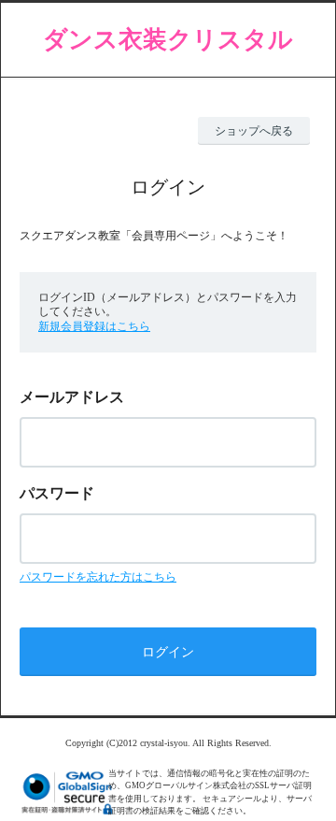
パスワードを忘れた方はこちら (98, 576)
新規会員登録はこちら (94, 326)
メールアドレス (72, 397)
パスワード (57, 493)
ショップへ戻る (254, 130)
